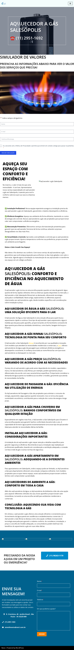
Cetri (59, 345)
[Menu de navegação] (70, 3)
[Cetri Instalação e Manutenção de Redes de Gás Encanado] (4, 3)
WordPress (20, 648)
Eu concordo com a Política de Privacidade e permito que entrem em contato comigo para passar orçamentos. (38, 147)
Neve (3, 648)
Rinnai (31, 343)
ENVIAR (42, 634)
